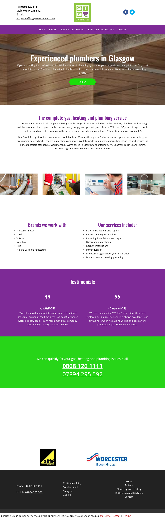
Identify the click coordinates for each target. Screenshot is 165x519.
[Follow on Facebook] (125, 12)
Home (42, 29)
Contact (122, 29)
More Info (105, 515)
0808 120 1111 (30, 7)
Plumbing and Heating (72, 29)
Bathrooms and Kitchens (101, 29)
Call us (82, 82)
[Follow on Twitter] (132, 12)
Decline (127, 515)
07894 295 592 (31, 10)
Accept (116, 515)
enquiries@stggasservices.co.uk (35, 18)
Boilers (52, 29)
